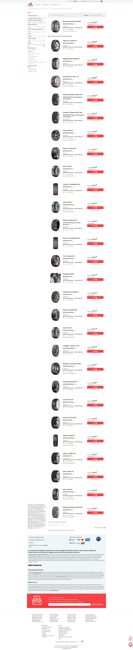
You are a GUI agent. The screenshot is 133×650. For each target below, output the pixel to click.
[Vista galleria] (100, 15)
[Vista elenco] (99, 15)
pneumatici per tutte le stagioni (36, 572)
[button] (130, 637)
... (60, 525)
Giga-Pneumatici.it (37, 573)
